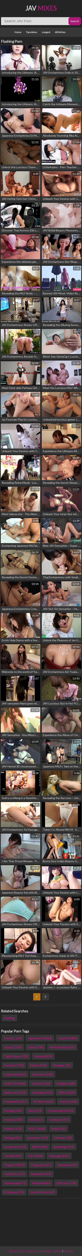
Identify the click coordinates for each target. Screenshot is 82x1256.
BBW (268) (40, 1147)
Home (18, 32)
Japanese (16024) (40, 1038)
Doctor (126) (13, 1038)
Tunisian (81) (12, 1156)
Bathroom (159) (15, 1092)
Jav (41, 8)
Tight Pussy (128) (16, 1056)
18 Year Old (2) (43, 1101)
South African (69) (42, 1192)
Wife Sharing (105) (62, 1047)
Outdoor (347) (59, 1119)
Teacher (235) (40, 1083)
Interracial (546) (15, 1074)
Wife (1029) (66, 1092)
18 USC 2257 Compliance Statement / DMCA (35, 1251)
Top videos (31, 32)
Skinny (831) (38, 1065)
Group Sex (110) (15, 1147)
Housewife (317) (15, 1101)
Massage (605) (59, 1156)
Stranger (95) (62, 1065)
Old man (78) (63, 1137)
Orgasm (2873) (14, 1165)
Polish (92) (58, 1128)
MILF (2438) (36, 1128)
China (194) (35, 1047)
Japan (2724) (13, 1047)
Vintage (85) (12, 1137)
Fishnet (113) (13, 1128)
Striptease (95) (14, 1192)
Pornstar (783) (14, 1065)
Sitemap (68, 1251)
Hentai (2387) (13, 1119)
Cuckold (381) (67, 1038)
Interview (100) (42, 1074)
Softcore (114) (66, 1183)
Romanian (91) (67, 1165)
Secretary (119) (37, 1137)
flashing (9, 1018)
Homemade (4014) (60, 1110)
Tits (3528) (35, 1156)
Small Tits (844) (14, 1083)
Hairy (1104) (68, 1101)
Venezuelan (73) (15, 1183)
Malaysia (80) (41, 1183)
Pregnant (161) (41, 1165)
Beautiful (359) (41, 1174)
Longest (46, 32)
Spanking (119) (64, 1147)
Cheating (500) (42, 1092)
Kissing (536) (13, 1110)
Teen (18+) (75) (14, 1174)
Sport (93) (35, 1110)
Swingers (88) (65, 1083)
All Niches (60, 32)
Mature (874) (43, 1056)
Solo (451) (36, 1119)
